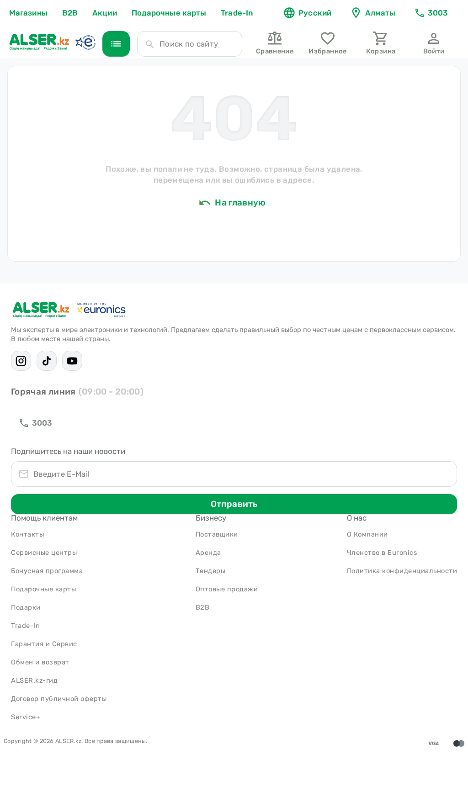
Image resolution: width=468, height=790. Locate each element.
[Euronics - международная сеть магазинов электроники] (85, 42)
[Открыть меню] (116, 44)
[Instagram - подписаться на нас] (21, 361)
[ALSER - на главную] (39, 42)
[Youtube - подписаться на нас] (72, 361)
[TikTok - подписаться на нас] (47, 361)
